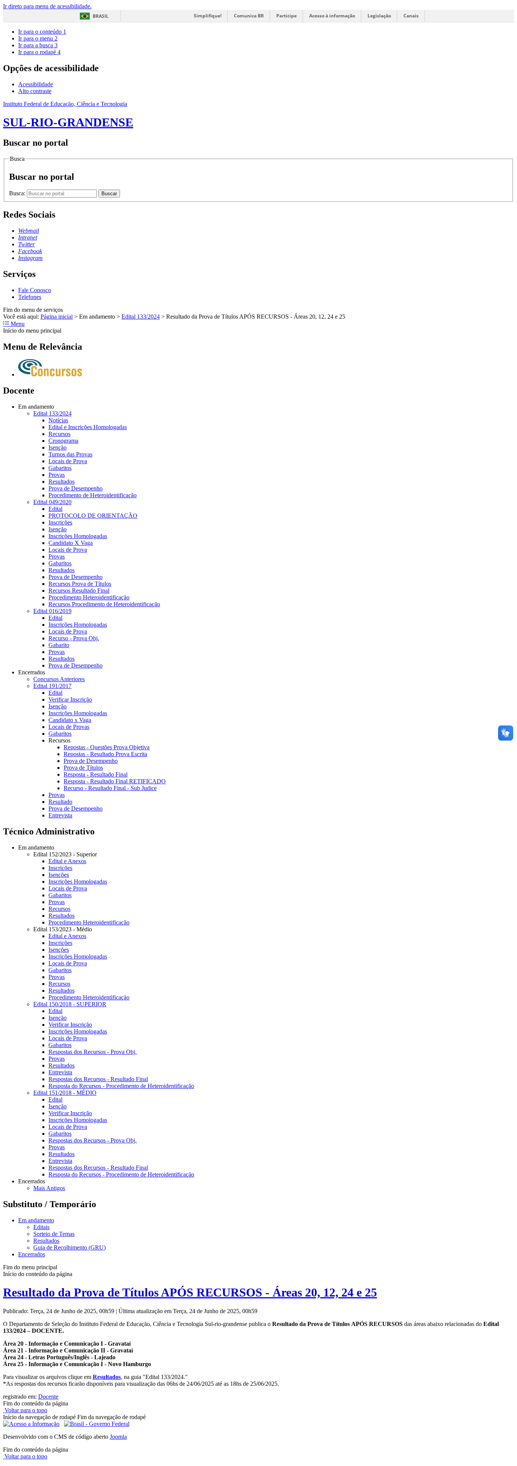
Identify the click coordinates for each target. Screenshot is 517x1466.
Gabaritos (60, 468)
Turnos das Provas (70, 454)
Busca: (18, 193)
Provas (56, 475)
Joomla (118, 1436)
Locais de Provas (68, 727)
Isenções (58, 875)
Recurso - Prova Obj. (73, 638)
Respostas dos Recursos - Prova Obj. (92, 1052)
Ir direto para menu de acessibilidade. (47, 6)
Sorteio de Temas (54, 1234)
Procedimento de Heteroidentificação (92, 495)
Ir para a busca (38, 45)
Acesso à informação (332, 15)
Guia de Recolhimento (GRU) (69, 1247)
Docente (48, 1396)
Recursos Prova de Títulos (79, 583)
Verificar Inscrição (70, 699)
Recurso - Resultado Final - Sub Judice (110, 788)
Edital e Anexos (67, 861)
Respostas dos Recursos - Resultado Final (98, 1079)
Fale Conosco (34, 290)
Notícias (58, 420)
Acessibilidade (35, 84)
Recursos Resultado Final (78, 590)
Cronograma (63, 440)
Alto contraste (34, 91)
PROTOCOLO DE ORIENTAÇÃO (92, 515)
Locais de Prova (67, 461)
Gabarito (58, 645)
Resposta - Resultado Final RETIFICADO (115, 781)
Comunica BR (249, 15)
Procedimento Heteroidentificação (88, 597)
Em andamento (36, 1220)
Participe (286, 15)
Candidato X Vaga (70, 543)
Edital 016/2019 (52, 611)
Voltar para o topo (25, 1410)
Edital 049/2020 (52, 502)
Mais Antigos (49, 1188)
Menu (17, 324)
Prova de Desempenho (75, 488)
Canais (411, 15)
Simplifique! (207, 15)
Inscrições (60, 522)
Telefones (29, 297)
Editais (41, 1227)
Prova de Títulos (83, 767)
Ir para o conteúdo (42, 31)
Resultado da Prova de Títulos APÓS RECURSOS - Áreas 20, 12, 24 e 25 (190, 1292)
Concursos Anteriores (59, 679)
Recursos (59, 434)
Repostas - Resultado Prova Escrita (105, 754)
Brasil (101, 16)
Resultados (61, 481)
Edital (55, 509)
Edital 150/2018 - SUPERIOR (69, 1004)
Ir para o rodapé (39, 52)
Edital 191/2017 (52, 686)
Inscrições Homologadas (77, 536)
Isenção (57, 447)
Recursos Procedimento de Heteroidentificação (104, 604)
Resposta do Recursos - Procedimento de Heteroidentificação (121, 1086)
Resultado (60, 801)
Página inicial (56, 316)
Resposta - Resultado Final (96, 774)
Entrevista (60, 815)
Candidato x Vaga (69, 720)
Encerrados (31, 1254)
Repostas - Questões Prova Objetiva (106, 747)
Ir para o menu (38, 38)
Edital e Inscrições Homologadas (87, 427)
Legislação (379, 15)
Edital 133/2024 (140, 316)
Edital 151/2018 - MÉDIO (65, 1092)
